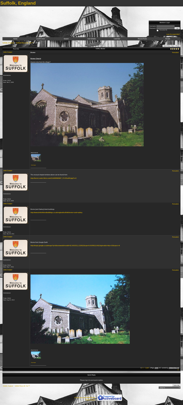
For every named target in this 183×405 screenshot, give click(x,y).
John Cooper (7, 52)
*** (178, 370)
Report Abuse (90, 400)
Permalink (175, 52)
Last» (147, 368)
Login (177, 28)
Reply (178, 46)
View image (33, 165)
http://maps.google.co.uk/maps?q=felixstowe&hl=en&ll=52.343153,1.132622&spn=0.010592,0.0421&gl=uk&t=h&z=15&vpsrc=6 (75, 245)
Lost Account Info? (173, 34)
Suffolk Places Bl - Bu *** (25, 43)
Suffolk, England (8, 43)
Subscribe (176, 385)
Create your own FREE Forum (84, 398)
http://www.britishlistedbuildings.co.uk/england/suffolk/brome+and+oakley (56, 212)
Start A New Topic (168, 46)
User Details (91, 39)
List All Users (40, 39)
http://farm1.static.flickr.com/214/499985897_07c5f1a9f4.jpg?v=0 (53, 178)
